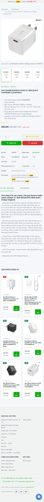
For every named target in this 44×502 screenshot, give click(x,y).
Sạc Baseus (15, 9)
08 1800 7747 (9, 481)
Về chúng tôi (27, 461)
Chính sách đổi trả (7, 464)
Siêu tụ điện (27, 420)
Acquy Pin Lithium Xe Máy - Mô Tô (10, 426)
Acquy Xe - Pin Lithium (8, 434)
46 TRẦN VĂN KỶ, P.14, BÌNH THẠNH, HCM (17, 478)
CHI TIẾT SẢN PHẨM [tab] (7, 188)
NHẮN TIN (12, 143)
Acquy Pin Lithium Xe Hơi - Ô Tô (10, 421)
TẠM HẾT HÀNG (33, 137)
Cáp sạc (4, 437)
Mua (16, 309)
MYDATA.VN (30, 487)
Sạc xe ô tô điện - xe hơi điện (10, 452)
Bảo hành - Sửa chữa (8, 470)
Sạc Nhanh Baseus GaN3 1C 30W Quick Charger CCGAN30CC (33, 385)
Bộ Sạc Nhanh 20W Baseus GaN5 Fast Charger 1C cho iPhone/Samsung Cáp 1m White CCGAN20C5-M (33, 300)
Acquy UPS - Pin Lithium (9, 430)
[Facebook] (16, 492)
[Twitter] (21, 492)
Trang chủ (4, 9)
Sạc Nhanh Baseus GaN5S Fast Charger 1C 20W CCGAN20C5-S (10, 298)
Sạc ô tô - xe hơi (6, 443)
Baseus (13, 86)
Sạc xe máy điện (6, 449)
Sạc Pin (3, 446)
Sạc (2, 440)
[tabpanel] (22, 225)
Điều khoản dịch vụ (7, 467)
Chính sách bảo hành (8, 461)
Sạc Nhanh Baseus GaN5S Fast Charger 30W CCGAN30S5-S (33, 342)
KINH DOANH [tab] (24, 188)
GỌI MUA (33, 143)
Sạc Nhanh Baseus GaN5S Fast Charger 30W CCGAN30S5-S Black (11, 385)
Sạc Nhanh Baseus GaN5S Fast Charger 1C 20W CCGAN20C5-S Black (10, 343)
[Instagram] (26, 492)
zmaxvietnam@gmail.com (26, 481)
